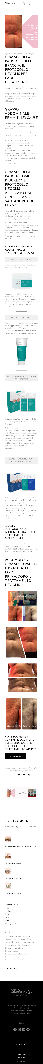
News (7, 920)
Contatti (21, 1061)
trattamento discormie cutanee (16, 960)
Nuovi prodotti (18, 53)
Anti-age (8, 911)
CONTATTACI (15, 756)
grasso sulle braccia (29, 768)
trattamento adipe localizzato (21, 770)
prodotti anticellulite (28, 942)
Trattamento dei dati (21, 1054)
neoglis (31, 53)
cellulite (18, 936)
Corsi (7, 917)
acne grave (9, 936)
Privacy (21, 1058)
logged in (17, 826)
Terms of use (21, 1044)
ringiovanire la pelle (12, 945)
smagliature (26, 945)
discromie (27, 936)
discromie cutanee (12, 939)
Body (7, 914)
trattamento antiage (12, 957)
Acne (7, 908)
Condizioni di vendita (21, 1048)
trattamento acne (11, 951)
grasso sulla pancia (13, 768)
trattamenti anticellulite (14, 948)
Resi (21, 1051)
